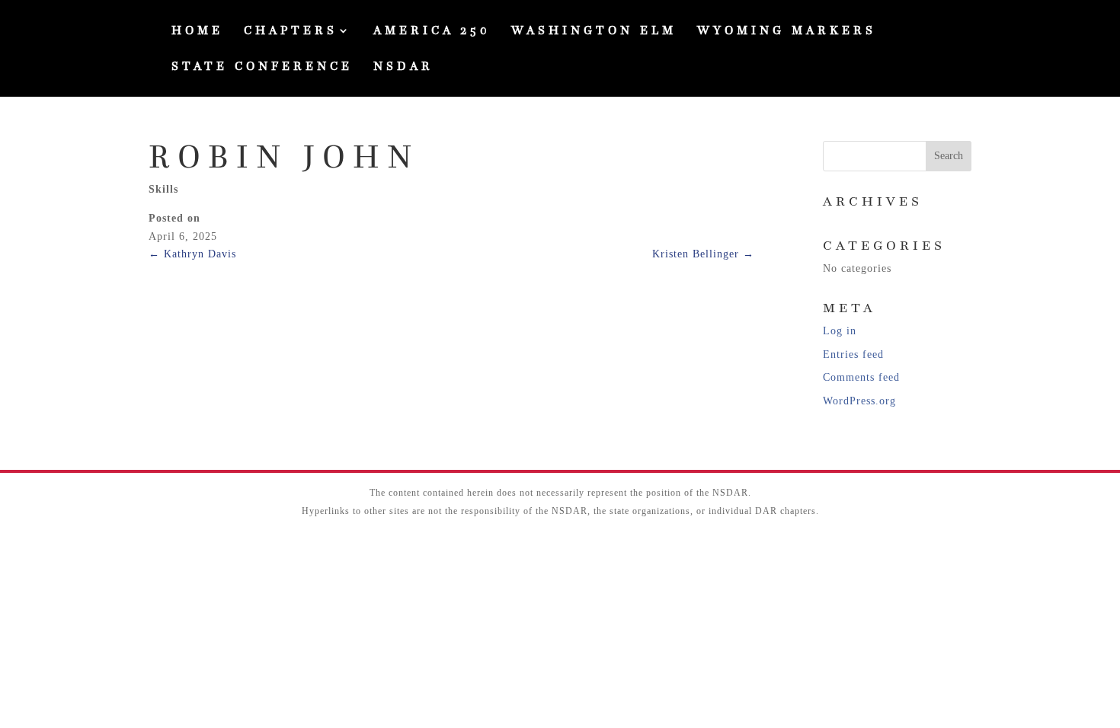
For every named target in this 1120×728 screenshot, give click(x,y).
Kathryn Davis (192, 254)
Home (197, 31)
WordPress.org (859, 401)
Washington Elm (594, 31)
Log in (839, 331)
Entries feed (853, 354)
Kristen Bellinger (703, 254)
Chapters (291, 31)
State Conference (262, 67)
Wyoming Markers (786, 31)
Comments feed (861, 377)
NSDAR (403, 67)
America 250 (432, 31)
